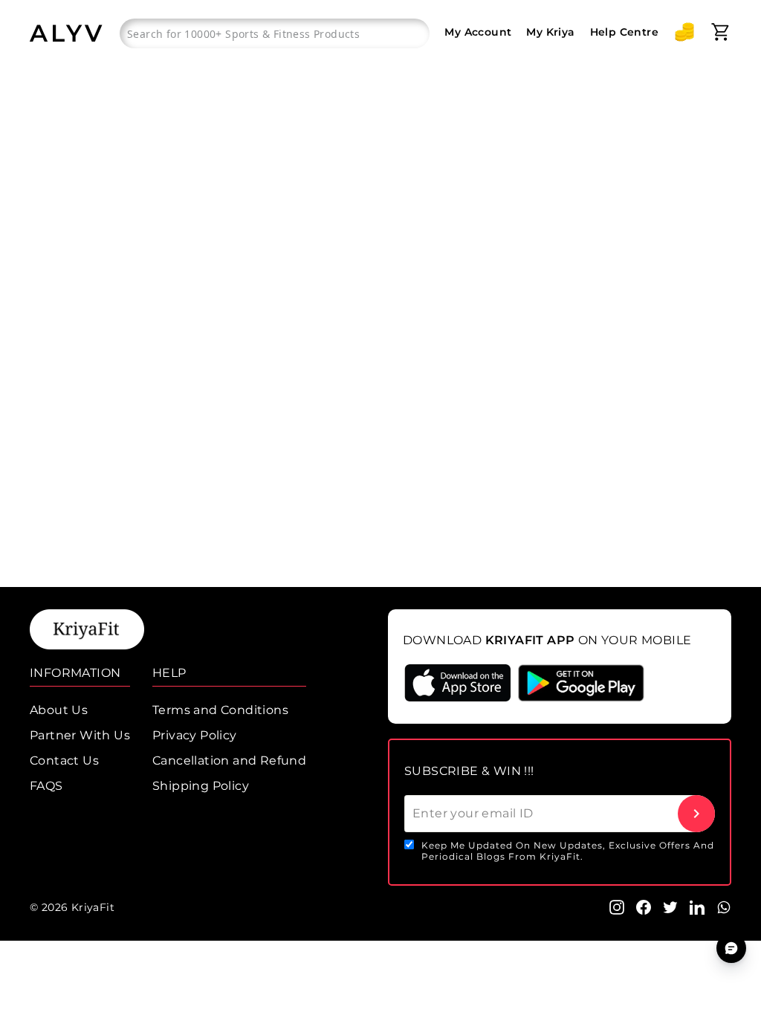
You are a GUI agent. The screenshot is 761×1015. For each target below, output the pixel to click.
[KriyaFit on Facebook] (643, 906)
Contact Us (64, 760)
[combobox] (275, 33)
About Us (59, 710)
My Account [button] (477, 32)
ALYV (67, 33)
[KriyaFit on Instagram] (616, 906)
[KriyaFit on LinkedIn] (697, 906)
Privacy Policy (194, 735)
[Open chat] (731, 948)
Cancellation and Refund (229, 760)
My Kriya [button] (550, 32)
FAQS (46, 786)
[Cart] (720, 32)
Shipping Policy (200, 786)
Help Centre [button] (624, 32)
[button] (684, 32)
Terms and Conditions (220, 710)
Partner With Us (80, 735)
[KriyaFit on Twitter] (670, 906)
